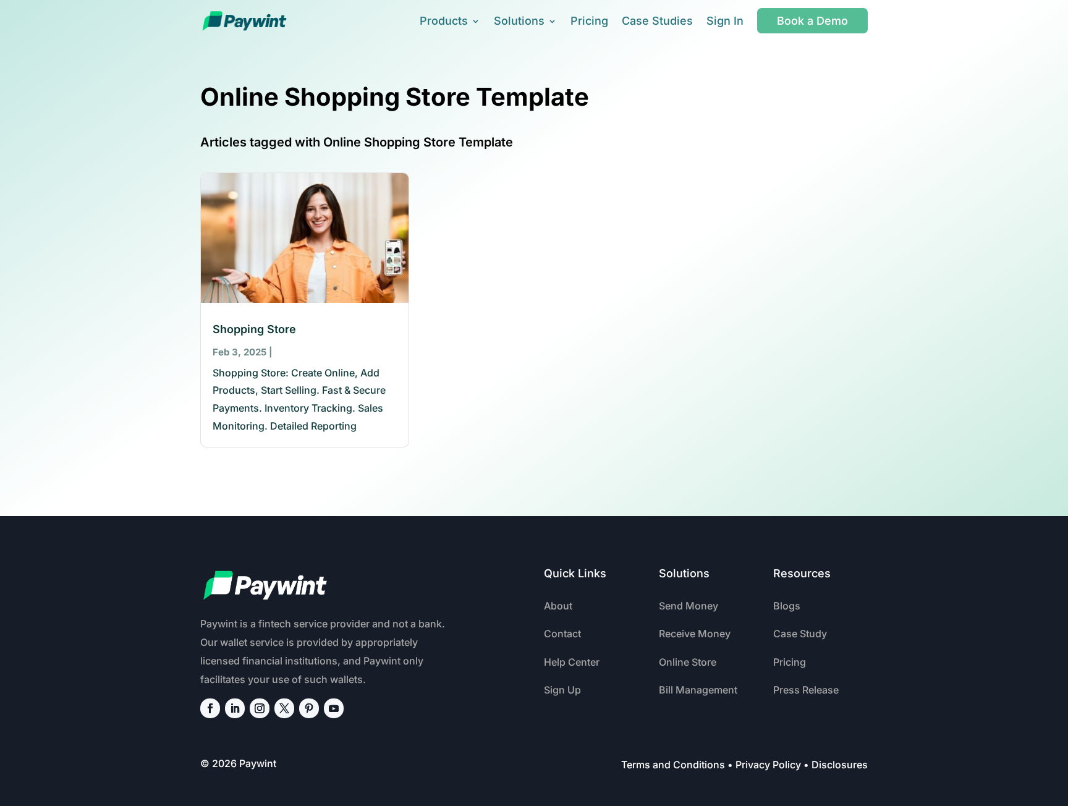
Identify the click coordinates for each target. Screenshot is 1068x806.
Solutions (519, 21)
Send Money (688, 606)
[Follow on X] (284, 708)
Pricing (589, 21)
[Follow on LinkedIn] (235, 708)
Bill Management (698, 690)
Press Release (806, 690)
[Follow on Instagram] (259, 708)
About (558, 606)
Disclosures (840, 764)
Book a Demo (812, 20)
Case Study (800, 633)
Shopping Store (254, 329)
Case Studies (657, 21)
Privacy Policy (768, 764)
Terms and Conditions (673, 764)
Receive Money (695, 633)
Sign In (725, 21)
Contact (562, 633)
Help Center (572, 662)
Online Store (687, 662)
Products (444, 21)
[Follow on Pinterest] (309, 708)
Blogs (786, 606)
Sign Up (562, 690)
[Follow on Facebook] (210, 708)
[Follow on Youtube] (334, 708)
